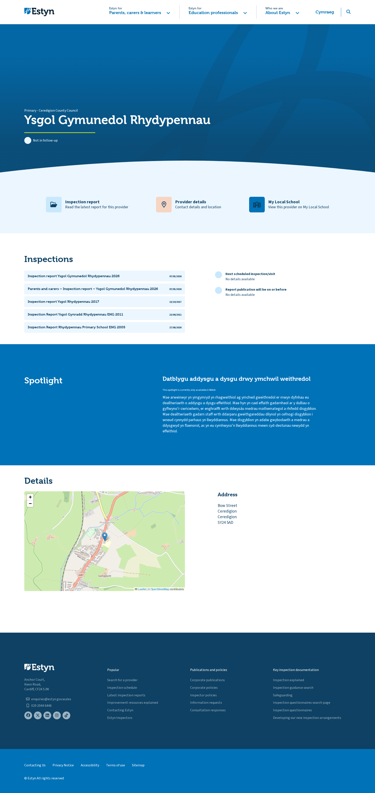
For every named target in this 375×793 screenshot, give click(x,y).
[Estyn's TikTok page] (66, 715)
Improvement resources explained (132, 702)
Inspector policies (203, 695)
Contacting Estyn (120, 710)
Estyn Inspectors (119, 717)
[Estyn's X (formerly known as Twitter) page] (38, 715)
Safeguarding (283, 695)
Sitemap (138, 765)
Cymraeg (325, 12)
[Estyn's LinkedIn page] (47, 715)
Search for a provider (122, 680)
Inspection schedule (122, 687)
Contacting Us (35, 765)
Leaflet (141, 589)
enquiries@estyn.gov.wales (51, 699)
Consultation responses (208, 710)
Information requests (206, 702)
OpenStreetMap (160, 589)
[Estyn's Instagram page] (57, 715)
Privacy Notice (63, 765)
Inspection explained (288, 680)
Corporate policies (204, 687)
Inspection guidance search (293, 687)
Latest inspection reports (126, 695)
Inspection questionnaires (292, 710)
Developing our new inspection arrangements (307, 717)
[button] (139, 12)
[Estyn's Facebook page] (28, 715)
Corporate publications (207, 680)
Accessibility (90, 765)
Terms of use (115, 765)
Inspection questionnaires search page (301, 702)
